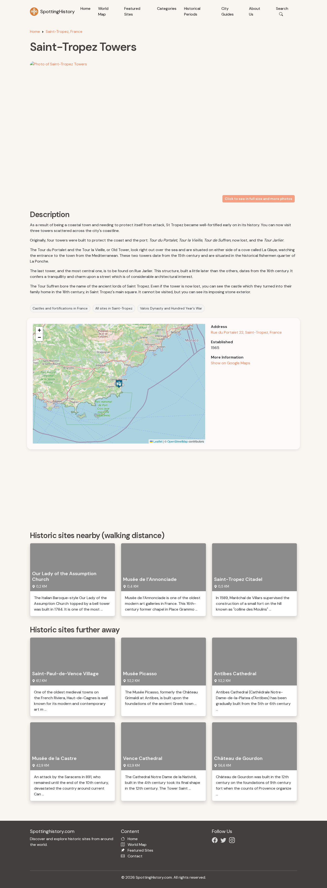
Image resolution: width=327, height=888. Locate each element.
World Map (103, 11)
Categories (166, 8)
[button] (119, 383)
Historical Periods (192, 11)
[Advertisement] (166, 488)
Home (85, 8)
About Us (254, 11)
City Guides (227, 11)
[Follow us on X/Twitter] (224, 840)
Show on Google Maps (230, 362)
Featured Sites (132, 11)
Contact (135, 856)
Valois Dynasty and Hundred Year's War (171, 308)
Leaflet (157, 441)
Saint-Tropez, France (64, 31)
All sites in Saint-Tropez (113, 308)
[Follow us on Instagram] (233, 840)
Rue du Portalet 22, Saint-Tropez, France (246, 332)
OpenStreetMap (177, 441)
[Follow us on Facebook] (216, 840)
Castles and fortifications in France (60, 308)
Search (282, 8)
